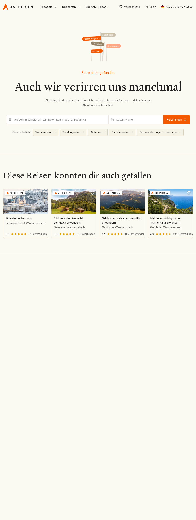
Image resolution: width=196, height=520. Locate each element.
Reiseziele (46, 7)
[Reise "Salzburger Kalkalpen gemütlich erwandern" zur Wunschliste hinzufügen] (141, 193)
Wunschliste (132, 7)
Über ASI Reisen (95, 7)
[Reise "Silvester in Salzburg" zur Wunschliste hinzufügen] (44, 193)
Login (152, 7)
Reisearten (69, 7)
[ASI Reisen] (18, 7)
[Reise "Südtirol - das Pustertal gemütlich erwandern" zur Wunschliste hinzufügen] (92, 193)
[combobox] (57, 119)
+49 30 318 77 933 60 (179, 7)
